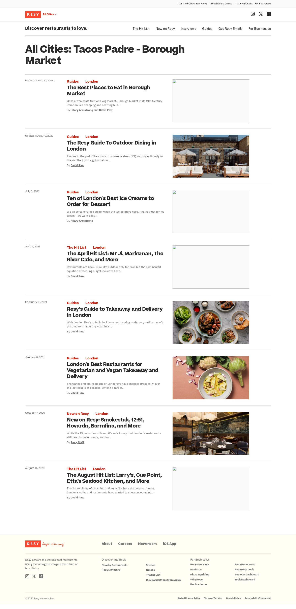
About (107, 543)
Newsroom (147, 543)
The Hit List (141, 28)
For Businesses (263, 3)
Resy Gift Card (111, 570)
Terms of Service (213, 598)
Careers (125, 543)
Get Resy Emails (230, 28)
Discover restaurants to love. (56, 28)
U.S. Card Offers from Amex (192, 3)
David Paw (106, 110)
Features (196, 569)
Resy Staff (77, 442)
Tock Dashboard (245, 579)
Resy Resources (245, 564)
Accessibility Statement (258, 598)
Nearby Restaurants (114, 565)
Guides (207, 28)
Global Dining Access (221, 3)
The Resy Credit (243, 3)
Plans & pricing (199, 574)
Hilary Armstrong (82, 110)
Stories (150, 565)
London (91, 81)
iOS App (169, 543)
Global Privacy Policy (189, 598)
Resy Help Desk (244, 569)
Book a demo (198, 584)
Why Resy (196, 579)
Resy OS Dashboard (247, 574)
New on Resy (165, 28)
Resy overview (199, 564)
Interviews (188, 28)
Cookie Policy (233, 598)
